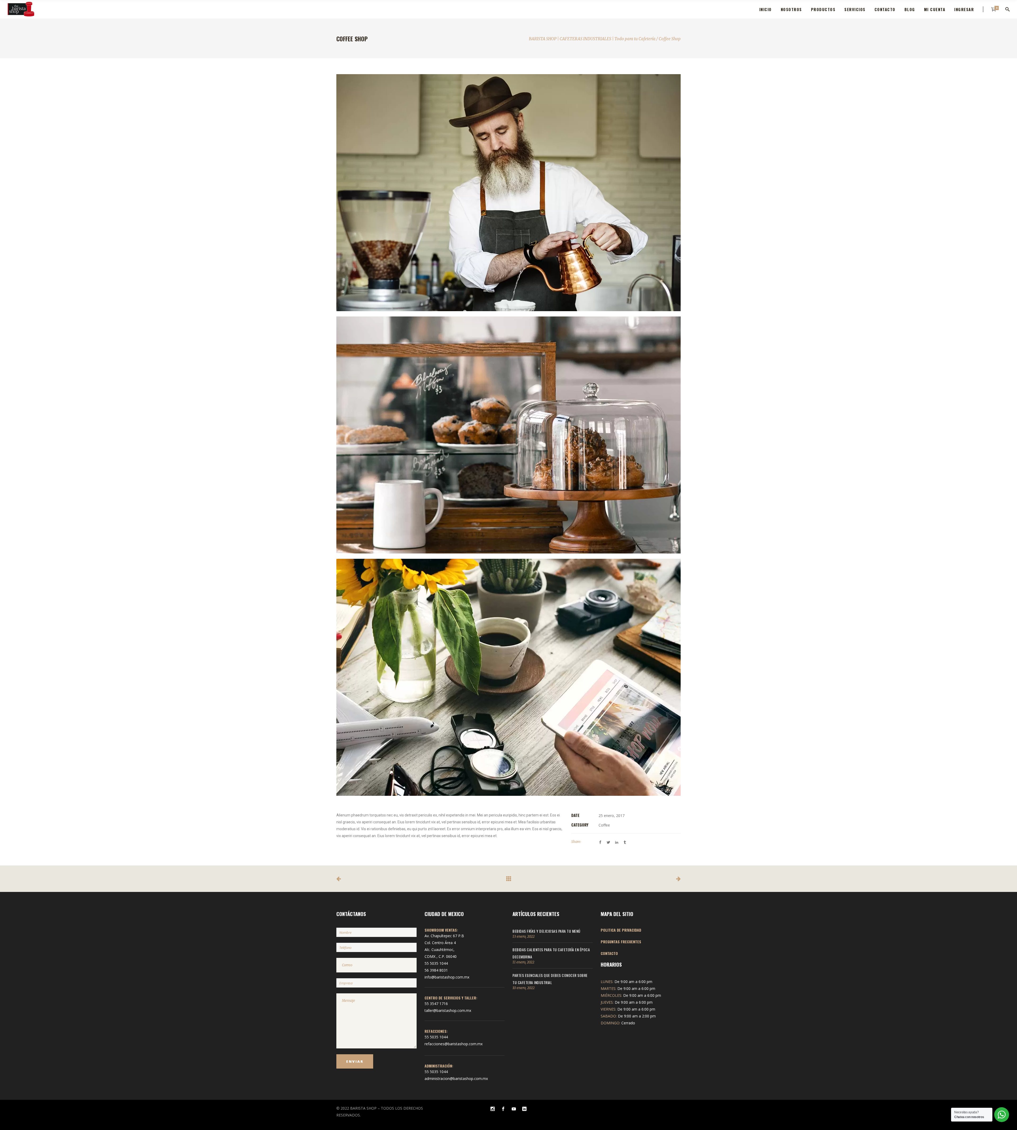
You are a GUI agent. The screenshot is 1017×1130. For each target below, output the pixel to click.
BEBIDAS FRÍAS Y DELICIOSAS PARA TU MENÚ (546, 931)
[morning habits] (508, 677)
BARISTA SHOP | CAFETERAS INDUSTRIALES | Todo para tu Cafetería (592, 39)
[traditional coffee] (508, 192)
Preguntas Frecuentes (621, 941)
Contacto (609, 953)
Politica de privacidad (621, 930)
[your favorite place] (508, 434)
